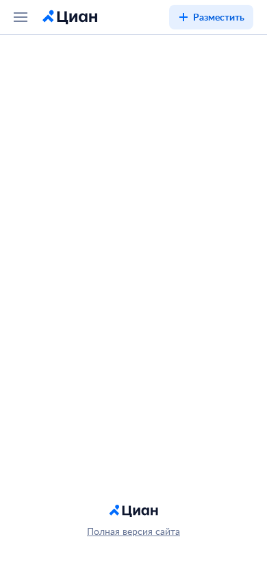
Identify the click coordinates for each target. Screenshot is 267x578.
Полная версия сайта (133, 531)
